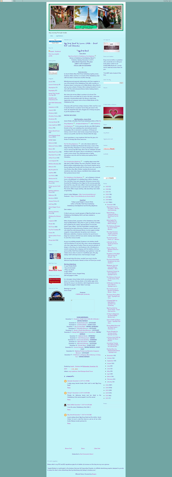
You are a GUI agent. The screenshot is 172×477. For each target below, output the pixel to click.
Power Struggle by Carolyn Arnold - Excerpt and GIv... (112, 333)
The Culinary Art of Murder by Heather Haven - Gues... (113, 290)
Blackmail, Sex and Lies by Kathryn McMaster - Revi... (112, 267)
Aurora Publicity (53, 84)
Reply (68, 387)
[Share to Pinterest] (77, 369)
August (109, 363)
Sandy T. (69, 393)
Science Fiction (53, 201)
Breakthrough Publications (53, 98)
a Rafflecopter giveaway (83, 294)
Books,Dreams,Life (82, 323)
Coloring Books (53, 122)
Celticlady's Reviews (82, 328)
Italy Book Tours (53, 155)
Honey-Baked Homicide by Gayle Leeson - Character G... (113, 327)
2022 (107, 189)
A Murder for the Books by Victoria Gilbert (112, 243)
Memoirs (51, 167)
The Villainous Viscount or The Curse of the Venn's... (113, 278)
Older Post (97, 448)
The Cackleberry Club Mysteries (73, 177)
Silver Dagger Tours (54, 207)
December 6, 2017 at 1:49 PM (81, 381)
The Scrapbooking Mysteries (72, 161)
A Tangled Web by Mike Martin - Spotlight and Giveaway (112, 303)
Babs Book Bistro (83, 341)
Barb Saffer (70, 405)
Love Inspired (52, 161)
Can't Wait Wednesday (55, 102)
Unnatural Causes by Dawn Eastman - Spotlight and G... (113, 272)
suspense (51, 221)
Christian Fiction (53, 116)
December (110, 204)
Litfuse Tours (52, 158)
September (110, 361)
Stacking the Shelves (55, 216)
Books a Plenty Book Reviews (82, 330)
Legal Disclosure (59, 36)
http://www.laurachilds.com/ (87, 194)
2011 (107, 398)
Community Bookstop (83, 340)
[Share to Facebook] (76, 369)
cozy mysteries (72, 371)
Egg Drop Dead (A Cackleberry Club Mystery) (81, 56)
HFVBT (50, 140)
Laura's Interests (78, 347)
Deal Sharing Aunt (83, 338)
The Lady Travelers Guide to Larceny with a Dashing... (112, 233)
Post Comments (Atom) (86, 454)
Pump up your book (54, 186)
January (109, 382)
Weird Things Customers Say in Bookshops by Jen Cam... (112, 215)
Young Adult (52, 240)
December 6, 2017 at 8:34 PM (81, 393)
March (109, 376)
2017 (107, 202)
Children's (51, 113)
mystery (51, 172)
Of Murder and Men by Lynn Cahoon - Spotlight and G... (113, 284)
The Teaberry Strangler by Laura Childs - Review (113, 227)
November (110, 355)
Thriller (51, 224)
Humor (51, 149)
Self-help (51, 204)
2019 (107, 197)
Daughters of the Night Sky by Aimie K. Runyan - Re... (113, 255)
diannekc (69, 381)
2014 (107, 390)
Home (51, 36)
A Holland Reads (81, 324)
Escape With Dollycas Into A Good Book (83, 332)
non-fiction (52, 175)
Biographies (52, 87)
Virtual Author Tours (55, 235)
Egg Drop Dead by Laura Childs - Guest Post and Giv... (113, 309)
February (110, 379)
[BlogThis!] (73, 369)
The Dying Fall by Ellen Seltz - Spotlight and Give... (113, 296)
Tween (50, 232)
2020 (107, 194)
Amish (50, 81)
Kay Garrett (70, 415)
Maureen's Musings (82, 343)
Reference (51, 195)
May (108, 371)
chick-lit (51, 110)
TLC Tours (52, 227)
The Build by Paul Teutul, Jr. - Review (113, 238)
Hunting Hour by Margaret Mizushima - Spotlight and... (113, 350)
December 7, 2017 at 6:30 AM (83, 405)
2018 (107, 199)
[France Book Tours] (55, 258)
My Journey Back (80, 326)
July (108, 366)
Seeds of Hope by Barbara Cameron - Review (113, 249)
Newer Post (68, 448)
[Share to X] (74, 369)
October (109, 358)
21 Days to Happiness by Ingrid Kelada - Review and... (113, 315)
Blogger (94, 474)
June (108, 368)
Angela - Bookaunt (55, 51)
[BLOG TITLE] (54, 70)
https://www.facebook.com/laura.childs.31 (83, 196)
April (108, 374)
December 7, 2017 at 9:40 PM (83, 415)
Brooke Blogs (82, 345)
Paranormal (52, 178)
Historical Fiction (53, 146)
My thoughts (52, 169)
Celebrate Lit (52, 107)
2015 (107, 388)
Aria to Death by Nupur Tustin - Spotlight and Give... (113, 321)
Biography (52, 90)
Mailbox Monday (53, 164)
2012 (107, 395)
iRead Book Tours (54, 152)
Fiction (50, 128)
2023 (107, 186)
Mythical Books (83, 336)
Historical (51, 143)
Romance (51, 198)
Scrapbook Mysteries (82, 123)
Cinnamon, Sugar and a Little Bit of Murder (86, 319)
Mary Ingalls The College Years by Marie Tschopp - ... (112, 221)
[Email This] (72, 369)
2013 (107, 393)
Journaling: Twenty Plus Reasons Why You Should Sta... (113, 344)
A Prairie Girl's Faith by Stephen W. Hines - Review (113, 338)
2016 (107, 385)
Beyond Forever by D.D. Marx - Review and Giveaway (113, 208)
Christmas (51, 119)
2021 (107, 192)
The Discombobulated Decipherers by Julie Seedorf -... (113, 261)
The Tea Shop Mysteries (71, 144)
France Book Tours (54, 131)
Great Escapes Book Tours (85, 371)
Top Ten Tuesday (53, 229)
